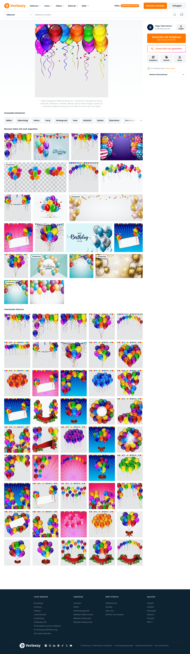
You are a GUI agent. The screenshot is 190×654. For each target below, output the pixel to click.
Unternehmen (40, 614)
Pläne (117, 5)
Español (150, 607)
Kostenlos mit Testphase (166, 38)
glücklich (87, 120)
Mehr (84, 6)
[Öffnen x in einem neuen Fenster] (67, 646)
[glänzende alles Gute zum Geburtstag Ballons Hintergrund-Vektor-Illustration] (106, 207)
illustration (114, 120)
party (47, 120)
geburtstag (23, 120)
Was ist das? (170, 68)
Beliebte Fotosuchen (82, 618)
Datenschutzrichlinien (143, 645)
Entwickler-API (40, 622)
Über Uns (110, 610)
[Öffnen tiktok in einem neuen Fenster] (63, 646)
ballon (9, 120)
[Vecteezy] (15, 5)
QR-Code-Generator (42, 633)
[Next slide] (139, 120)
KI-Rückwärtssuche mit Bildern (47, 626)
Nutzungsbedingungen (124, 645)
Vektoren (34, 6)
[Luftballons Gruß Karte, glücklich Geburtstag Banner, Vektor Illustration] (50, 207)
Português (151, 610)
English (150, 603)
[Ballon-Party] (47, 292)
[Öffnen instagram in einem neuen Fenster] (50, 646)
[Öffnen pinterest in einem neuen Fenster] (58, 646)
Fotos (46, 6)
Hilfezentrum (111, 603)
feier (75, 120)
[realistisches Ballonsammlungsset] (35, 177)
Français (150, 618)
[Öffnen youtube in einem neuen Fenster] (71, 646)
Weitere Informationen (158, 74)
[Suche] (174, 14)
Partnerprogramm (81, 610)
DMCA (76, 607)
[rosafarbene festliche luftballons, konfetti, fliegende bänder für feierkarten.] (74, 524)
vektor (37, 120)
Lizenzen (77, 603)
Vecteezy (38, 607)
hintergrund (61, 120)
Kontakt (109, 607)
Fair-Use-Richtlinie (161, 645)
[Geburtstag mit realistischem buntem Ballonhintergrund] (121, 146)
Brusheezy (38, 603)
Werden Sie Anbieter (115, 614)
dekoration (130, 120)
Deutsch (150, 614)
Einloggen (177, 5)
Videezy (37, 610)
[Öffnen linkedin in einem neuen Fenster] (54, 646)
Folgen (181, 29)
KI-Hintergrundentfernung (45, 629)
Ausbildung (39, 618)
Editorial (72, 6)
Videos (59, 6)
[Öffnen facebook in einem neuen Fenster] (46, 646)
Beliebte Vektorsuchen (83, 614)
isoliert (100, 120)
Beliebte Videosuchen (83, 622)
